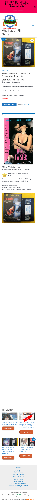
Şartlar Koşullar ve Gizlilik (18, 483)
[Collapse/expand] (35, 7)
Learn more (17, 10)
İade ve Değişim (18, 479)
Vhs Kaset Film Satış (12, 32)
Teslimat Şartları (18, 481)
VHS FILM (5, 70)
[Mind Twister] (18, 141)
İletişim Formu (18, 472)
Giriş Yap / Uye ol (18, 476)
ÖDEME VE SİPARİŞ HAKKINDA (18, 486)
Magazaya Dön (9, 104)
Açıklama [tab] (5, 115)
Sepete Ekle (8, 428)
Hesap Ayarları (18, 470)
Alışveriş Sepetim (18, 474)
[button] (32, 40)
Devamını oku (26, 432)
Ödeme (18, 467)
